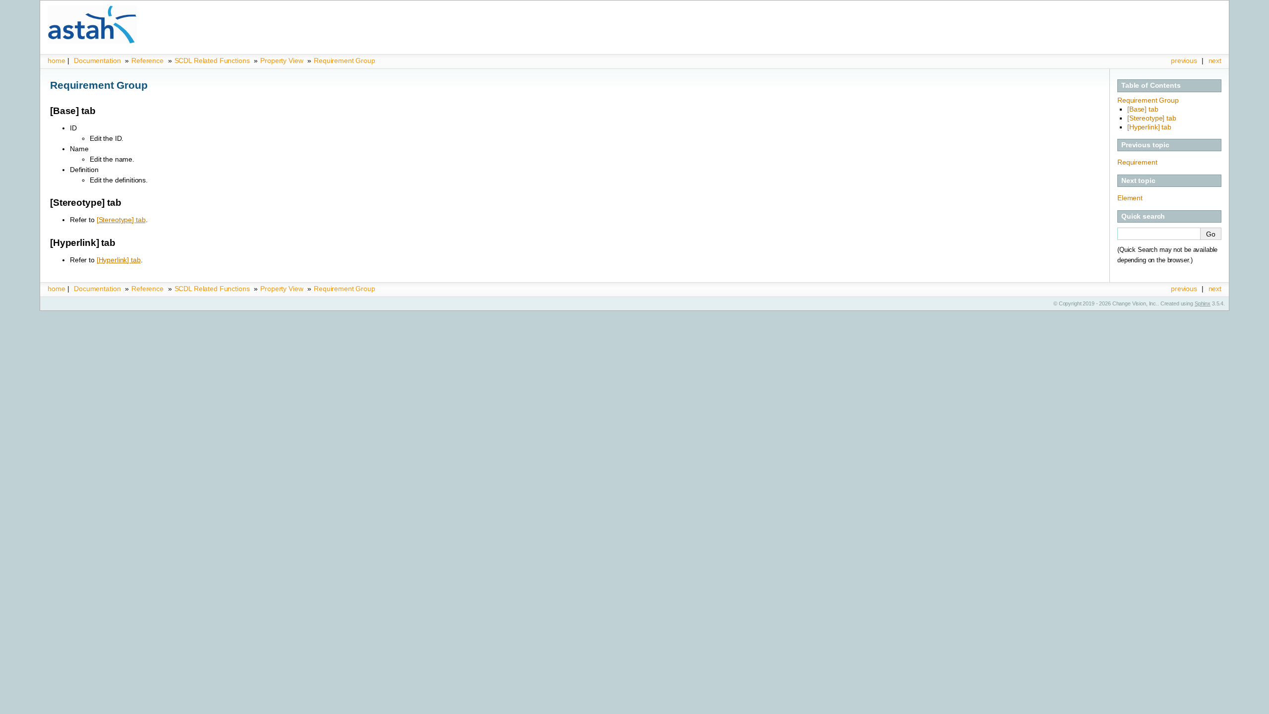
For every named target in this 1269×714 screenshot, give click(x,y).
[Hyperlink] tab (1149, 127)
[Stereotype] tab (1151, 118)
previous (1184, 60)
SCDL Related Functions (213, 60)
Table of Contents (1151, 85)
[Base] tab (1142, 109)
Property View (281, 60)
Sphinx (1203, 303)
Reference (147, 60)
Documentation (97, 60)
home (56, 60)
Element (1130, 198)
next (1215, 60)
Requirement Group (344, 60)
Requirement (1137, 162)
